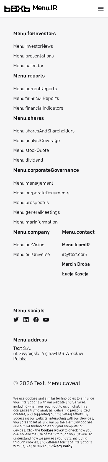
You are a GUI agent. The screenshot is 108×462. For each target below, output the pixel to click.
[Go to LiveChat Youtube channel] (46, 320)
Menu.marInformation (35, 222)
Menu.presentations (33, 56)
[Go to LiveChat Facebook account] (36, 320)
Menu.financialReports (36, 99)
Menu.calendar (28, 66)
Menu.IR (45, 8)
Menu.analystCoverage (36, 141)
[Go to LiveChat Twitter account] (16, 320)
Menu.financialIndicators (38, 108)
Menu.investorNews (33, 46)
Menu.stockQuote (31, 151)
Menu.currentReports (35, 89)
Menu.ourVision (28, 245)
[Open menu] (101, 8)
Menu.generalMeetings (36, 212)
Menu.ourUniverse (31, 255)
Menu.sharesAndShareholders (43, 131)
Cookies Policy (52, 430)
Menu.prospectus (31, 203)
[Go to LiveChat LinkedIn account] (26, 320)
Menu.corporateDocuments (41, 193)
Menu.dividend (28, 160)
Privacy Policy (61, 446)
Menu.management (33, 183)
